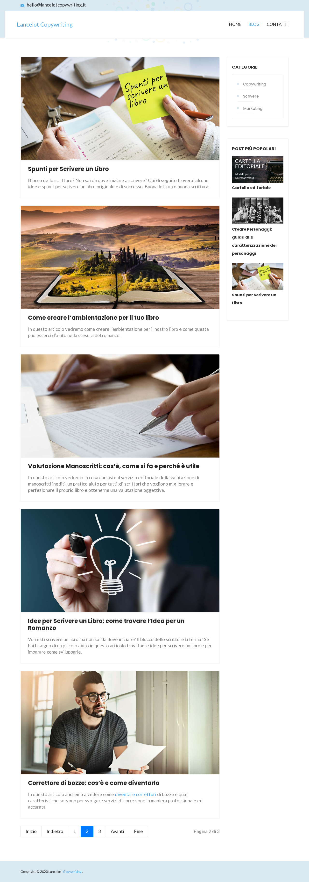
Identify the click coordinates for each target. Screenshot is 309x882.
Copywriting (254, 84)
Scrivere (251, 96)
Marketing (252, 108)
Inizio (31, 831)
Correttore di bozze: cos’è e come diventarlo (94, 783)
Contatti (277, 24)
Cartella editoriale (251, 188)
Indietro (55, 831)
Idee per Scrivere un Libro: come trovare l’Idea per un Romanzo (106, 624)
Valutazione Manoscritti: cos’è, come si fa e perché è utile (113, 466)
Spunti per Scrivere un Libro (68, 169)
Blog (254, 24)
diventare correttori (135, 794)
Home (235, 24)
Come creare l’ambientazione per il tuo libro (93, 318)
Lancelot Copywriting (45, 24)
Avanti (117, 831)
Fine (138, 831)
